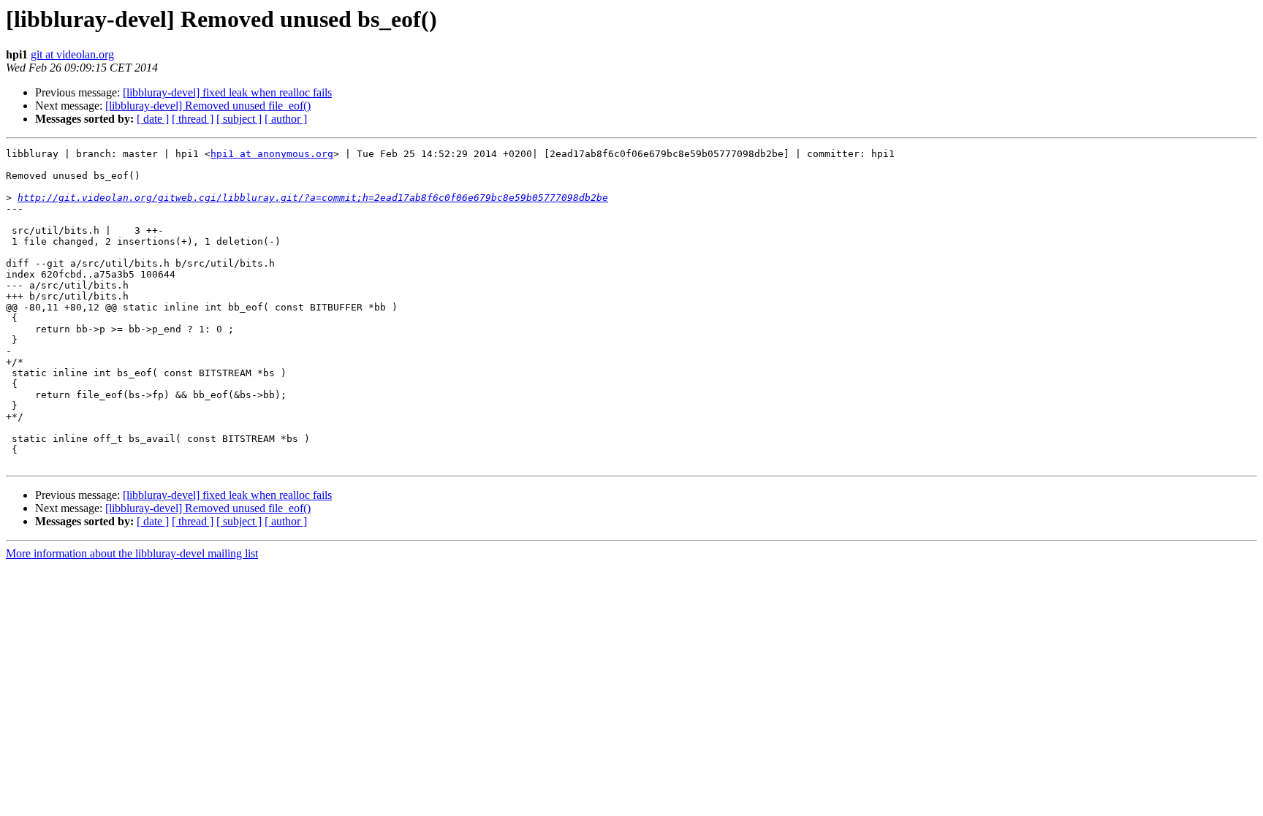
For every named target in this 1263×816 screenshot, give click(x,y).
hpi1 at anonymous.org (271, 153)
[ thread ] (192, 119)
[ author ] (286, 119)
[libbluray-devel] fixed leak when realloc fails (227, 92)
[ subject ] (239, 119)
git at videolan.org (72, 54)
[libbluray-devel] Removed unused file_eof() (208, 105)
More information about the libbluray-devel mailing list (132, 553)
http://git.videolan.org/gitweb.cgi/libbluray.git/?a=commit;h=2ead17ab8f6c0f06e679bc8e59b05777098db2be (313, 197)
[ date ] (153, 119)
